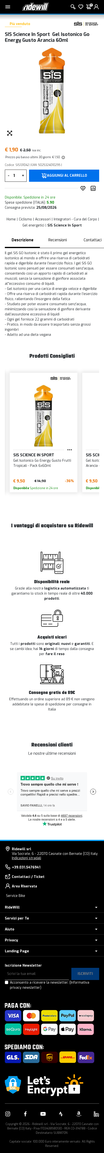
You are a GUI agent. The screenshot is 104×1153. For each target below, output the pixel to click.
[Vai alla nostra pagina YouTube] (43, 1114)
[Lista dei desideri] (81, 7)
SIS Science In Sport (64, 225)
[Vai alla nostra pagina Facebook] (25, 1114)
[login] (96, 7)
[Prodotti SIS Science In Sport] (86, 24)
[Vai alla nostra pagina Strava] (61, 1114)
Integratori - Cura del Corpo (75, 219)
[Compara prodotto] (94, 188)
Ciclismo (25, 219)
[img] (63, 157)
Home (11, 219)
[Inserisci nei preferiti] (84, 188)
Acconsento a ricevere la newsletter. (49, 985)
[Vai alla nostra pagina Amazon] (79, 1114)
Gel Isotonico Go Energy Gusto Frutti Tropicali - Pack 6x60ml (42, 463)
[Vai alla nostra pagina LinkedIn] (96, 1114)
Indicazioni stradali (26, 858)
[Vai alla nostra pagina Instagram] (8, 1114)
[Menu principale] (8, 7)
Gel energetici (33, 225)
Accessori (43, 219)
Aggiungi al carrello (67, 175)
